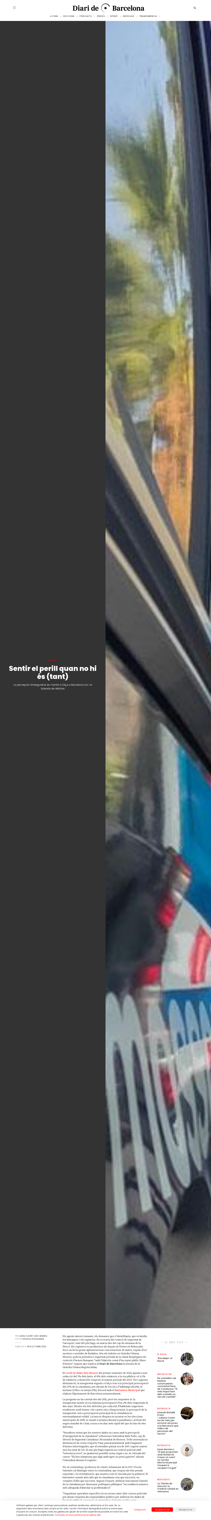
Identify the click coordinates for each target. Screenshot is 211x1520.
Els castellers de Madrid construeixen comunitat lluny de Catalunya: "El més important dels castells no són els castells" (167, 1387)
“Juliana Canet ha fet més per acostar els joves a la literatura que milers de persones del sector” (167, 1423)
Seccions (68, 16)
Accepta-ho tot (162, 1509)
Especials (128, 16)
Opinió (114, 16)
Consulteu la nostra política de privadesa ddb (78, 1515)
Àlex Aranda (40, 1335)
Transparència (148, 16)
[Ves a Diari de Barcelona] (105, 8)
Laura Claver (26, 1335)
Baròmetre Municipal (127, 1390)
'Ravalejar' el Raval (164, 1359)
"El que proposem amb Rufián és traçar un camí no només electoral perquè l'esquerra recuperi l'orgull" (167, 1458)
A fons (54, 16)
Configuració (140, 1509)
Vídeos (101, 16)
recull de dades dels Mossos (81, 1373)
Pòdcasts (86, 16)
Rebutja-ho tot (185, 1509)
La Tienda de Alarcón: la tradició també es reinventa (167, 1487)
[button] (14, 7)
